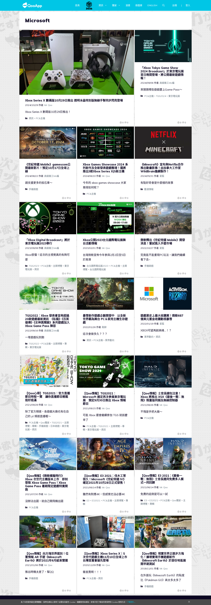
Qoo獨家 (44, 422)
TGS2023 (34, 265)
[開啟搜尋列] (163, 5)
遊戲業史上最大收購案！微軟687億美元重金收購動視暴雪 (162, 317)
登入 (188, 5)
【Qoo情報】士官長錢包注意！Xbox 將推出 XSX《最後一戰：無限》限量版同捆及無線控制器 (162, 397)
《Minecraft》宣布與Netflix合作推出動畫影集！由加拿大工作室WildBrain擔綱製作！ (162, 168)
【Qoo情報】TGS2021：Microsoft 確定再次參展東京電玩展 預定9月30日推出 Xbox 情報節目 (104, 398)
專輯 (34, 426)
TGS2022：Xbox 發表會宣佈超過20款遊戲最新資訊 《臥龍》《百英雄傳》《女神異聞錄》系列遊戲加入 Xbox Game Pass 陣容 (47, 321)
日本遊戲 (55, 426)
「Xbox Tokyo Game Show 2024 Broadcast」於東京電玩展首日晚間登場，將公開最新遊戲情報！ (162, 73)
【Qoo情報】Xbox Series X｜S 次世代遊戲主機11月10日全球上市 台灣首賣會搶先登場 (106, 557)
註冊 (174, 5)
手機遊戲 (33, 189)
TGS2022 (34, 343)
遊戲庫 (138, 5)
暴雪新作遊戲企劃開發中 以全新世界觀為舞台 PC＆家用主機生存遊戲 (105, 319)
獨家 (114, 5)
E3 (88, 500)
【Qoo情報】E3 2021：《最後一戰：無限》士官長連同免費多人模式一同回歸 (162, 479)
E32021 (96, 500)
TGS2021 (57, 422)
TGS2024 (161, 96)
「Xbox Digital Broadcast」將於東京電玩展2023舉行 (47, 241)
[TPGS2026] (89, 5)
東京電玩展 (174, 96)
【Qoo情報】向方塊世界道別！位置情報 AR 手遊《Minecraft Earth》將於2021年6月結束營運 (46, 557)
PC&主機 (40, 118)
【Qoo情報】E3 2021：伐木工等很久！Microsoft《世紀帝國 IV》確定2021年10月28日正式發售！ (104, 479)
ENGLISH (152, 5)
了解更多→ (131, 602)
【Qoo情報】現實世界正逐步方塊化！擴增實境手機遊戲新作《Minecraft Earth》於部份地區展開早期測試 (163, 559)
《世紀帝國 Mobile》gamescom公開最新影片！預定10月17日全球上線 (47, 168)
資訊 (101, 5)
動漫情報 (148, 189)
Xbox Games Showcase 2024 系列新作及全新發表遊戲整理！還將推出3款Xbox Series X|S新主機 (105, 168)
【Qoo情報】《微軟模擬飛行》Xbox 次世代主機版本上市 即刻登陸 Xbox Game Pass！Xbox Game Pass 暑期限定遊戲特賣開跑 (46, 482)
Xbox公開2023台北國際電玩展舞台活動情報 (104, 241)
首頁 (77, 5)
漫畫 (128, 5)
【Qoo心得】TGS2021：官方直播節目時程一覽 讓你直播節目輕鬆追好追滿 (47, 396)
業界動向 (109, 340)
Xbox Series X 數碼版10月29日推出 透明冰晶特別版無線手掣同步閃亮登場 (74, 100)
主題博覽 (57, 265)
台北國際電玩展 (98, 269)
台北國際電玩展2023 (97, 265)
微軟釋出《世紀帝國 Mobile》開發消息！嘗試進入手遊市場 (163, 241)
